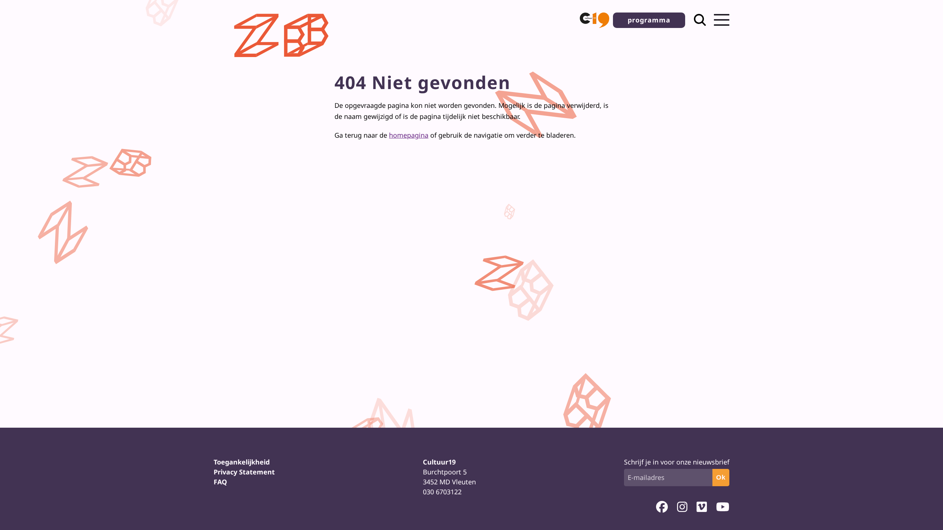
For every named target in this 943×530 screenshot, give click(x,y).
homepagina (408, 135)
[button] (594, 20)
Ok (721, 477)
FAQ (220, 481)
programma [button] (649, 19)
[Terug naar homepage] (283, 63)
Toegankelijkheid (242, 461)
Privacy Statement (244, 471)
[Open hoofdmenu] (721, 20)
